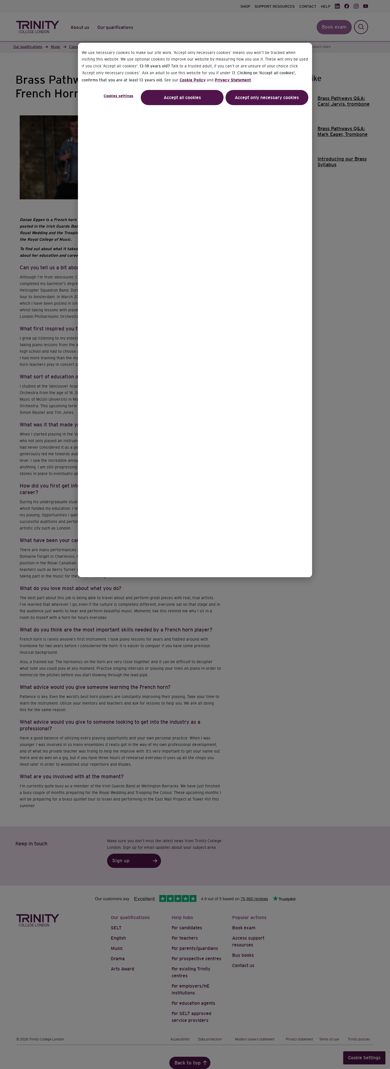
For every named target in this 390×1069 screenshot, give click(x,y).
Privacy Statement (233, 80)
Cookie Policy (193, 80)
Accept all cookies (182, 97)
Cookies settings (118, 96)
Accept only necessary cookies (267, 97)
